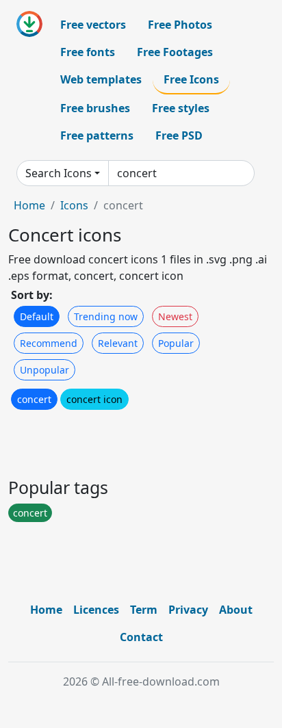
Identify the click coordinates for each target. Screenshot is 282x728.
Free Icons (191, 79)
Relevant (118, 343)
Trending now (106, 316)
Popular (176, 343)
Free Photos (180, 24)
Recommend (48, 343)
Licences (96, 609)
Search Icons (58, 173)
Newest (175, 316)
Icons (74, 205)
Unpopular (44, 369)
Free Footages (175, 52)
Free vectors (93, 24)
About (236, 609)
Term (143, 609)
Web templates (101, 79)
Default (36, 316)
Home (29, 205)
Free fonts (87, 52)
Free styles (180, 108)
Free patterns (96, 135)
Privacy (188, 609)
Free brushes (95, 108)
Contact (141, 637)
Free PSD (179, 135)
